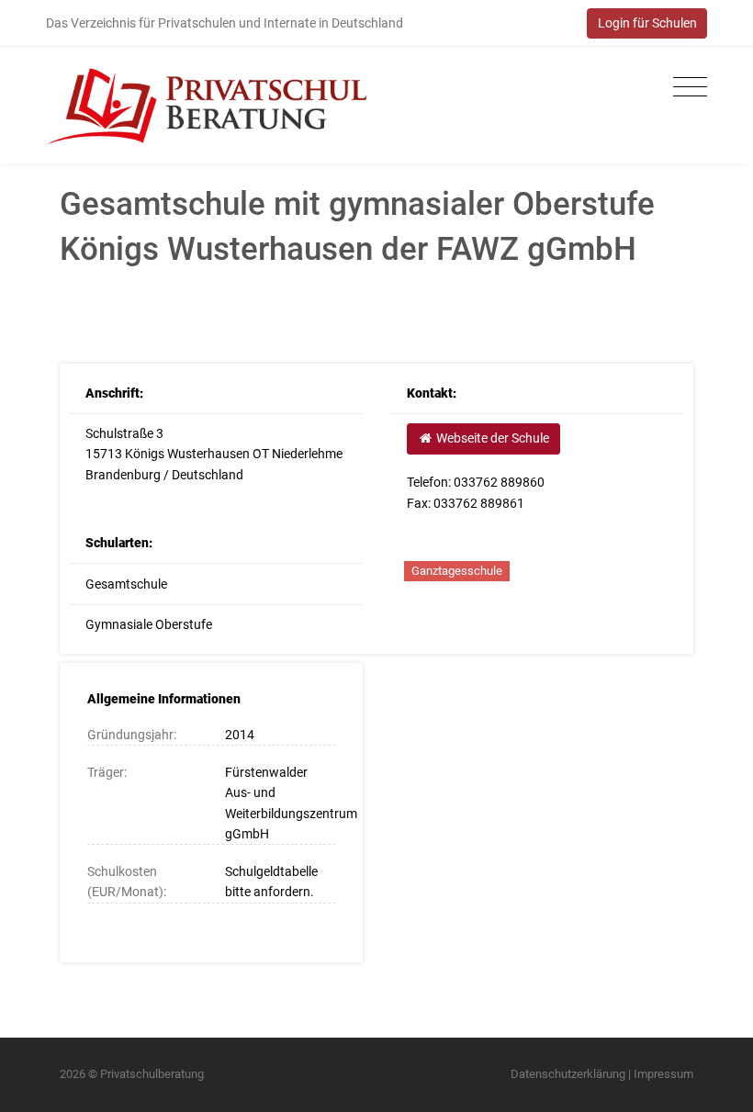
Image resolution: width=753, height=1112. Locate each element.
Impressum (663, 1074)
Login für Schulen (647, 23)
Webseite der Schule (491, 438)
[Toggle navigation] (685, 87)
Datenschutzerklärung (568, 1074)
